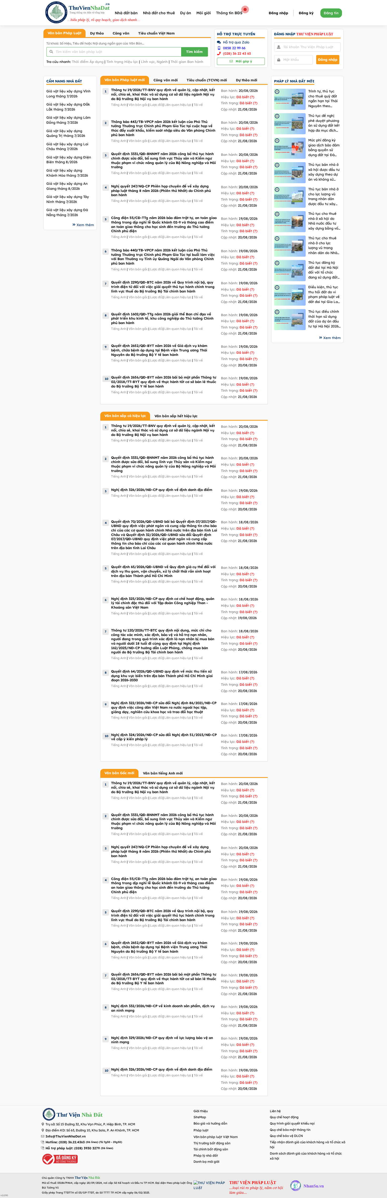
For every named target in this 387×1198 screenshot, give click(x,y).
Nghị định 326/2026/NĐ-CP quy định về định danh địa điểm (161, 490)
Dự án (185, 13)
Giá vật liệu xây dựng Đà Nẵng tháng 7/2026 (67, 212)
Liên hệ (275, 1111)
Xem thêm (85, 225)
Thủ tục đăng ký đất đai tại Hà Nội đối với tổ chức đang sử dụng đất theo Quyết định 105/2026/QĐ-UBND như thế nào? (323, 270)
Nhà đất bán (126, 13)
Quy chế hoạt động (284, 1117)
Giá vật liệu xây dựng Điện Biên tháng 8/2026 (68, 159)
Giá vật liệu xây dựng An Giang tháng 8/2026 (67, 186)
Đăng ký (306, 13)
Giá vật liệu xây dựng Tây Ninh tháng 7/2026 (67, 199)
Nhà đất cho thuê (159, 13)
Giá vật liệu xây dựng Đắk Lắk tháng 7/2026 (68, 106)
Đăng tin (331, 13)
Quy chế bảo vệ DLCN (286, 1136)
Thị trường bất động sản (212, 1143)
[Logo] (56, 13)
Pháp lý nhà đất (206, 1155)
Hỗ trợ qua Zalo (235, 42)
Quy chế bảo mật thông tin (290, 1130)
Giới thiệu (201, 1111)
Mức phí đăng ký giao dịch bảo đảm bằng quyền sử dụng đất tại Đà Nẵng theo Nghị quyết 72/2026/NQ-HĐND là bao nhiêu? (324, 147)
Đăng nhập (278, 13)
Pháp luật (201, 1130)
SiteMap (200, 1117)
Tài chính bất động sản (211, 1149)
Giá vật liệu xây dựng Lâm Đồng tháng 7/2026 (68, 120)
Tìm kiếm (194, 51)
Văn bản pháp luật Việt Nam (216, 1137)
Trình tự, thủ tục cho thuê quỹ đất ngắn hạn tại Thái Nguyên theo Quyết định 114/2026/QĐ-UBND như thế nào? (323, 98)
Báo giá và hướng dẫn (210, 1123)
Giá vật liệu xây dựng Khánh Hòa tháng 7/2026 (67, 172)
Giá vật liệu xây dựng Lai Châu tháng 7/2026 (67, 146)
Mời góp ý (243, 61)
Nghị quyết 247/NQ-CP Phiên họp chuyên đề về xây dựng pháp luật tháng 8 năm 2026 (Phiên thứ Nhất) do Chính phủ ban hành (161, 190)
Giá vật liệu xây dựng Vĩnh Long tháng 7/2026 (68, 93)
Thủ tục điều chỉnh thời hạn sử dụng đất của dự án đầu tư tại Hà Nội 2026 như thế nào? (323, 319)
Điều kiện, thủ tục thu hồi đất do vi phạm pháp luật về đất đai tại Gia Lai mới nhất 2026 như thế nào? (324, 294)
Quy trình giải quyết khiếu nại (292, 1123)
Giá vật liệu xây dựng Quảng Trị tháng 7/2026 (65, 133)
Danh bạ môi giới (206, 1162)
